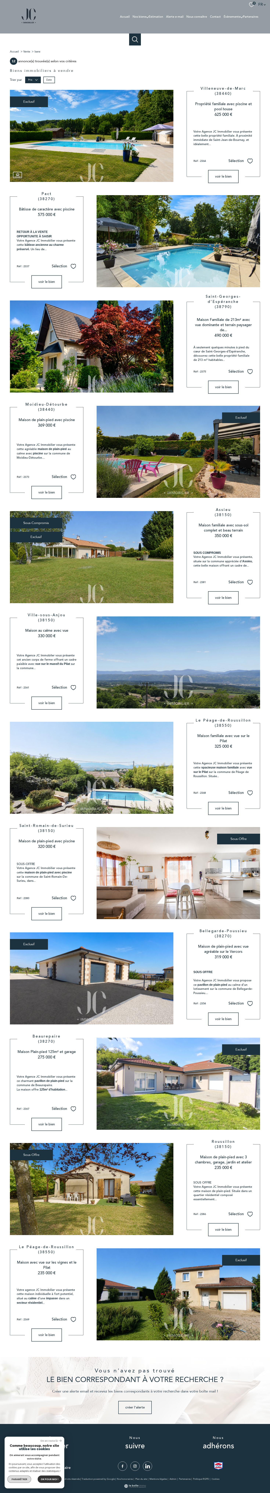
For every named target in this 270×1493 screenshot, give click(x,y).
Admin (173, 1479)
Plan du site (141, 1479)
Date (49, 80)
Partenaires (250, 17)
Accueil (125, 17)
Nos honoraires (125, 1479)
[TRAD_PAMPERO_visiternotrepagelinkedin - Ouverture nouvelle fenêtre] (147, 1466)
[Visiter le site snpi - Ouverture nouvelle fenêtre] (218, 1466)
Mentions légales (158, 1479)
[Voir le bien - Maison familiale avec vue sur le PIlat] (91, 768)
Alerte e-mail (174, 17)
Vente (26, 51)
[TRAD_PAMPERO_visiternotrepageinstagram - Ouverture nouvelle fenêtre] (135, 1466)
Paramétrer (19, 1479)
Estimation (156, 17)
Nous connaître (196, 17)
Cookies (215, 1479)
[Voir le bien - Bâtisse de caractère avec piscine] (178, 241)
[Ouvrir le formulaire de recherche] (135, 39)
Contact (215, 17)
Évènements (232, 17)
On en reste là (49, 1440)
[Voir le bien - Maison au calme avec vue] (178, 662)
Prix (30, 80)
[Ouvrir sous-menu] (147, 16)
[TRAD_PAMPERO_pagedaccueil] (28, 24)
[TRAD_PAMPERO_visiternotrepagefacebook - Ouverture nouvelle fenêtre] (122, 1466)
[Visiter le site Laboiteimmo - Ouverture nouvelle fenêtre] (135, 1486)
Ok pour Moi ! (49, 1479)
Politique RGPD (201, 1479)
